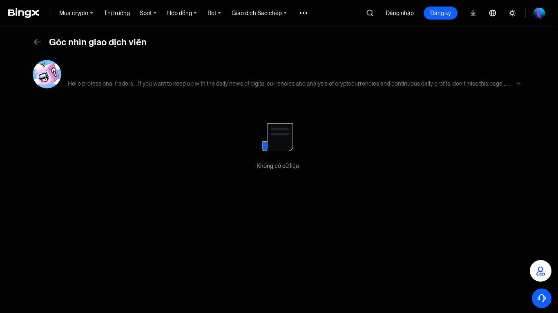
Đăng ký (440, 13)
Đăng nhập (400, 13)
